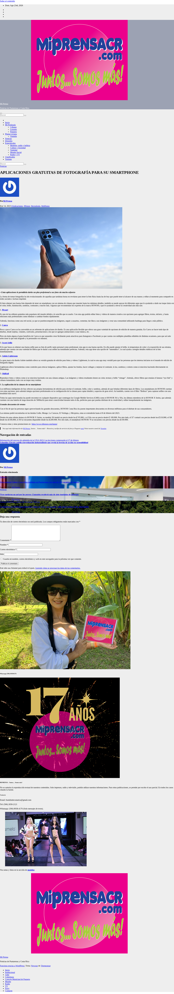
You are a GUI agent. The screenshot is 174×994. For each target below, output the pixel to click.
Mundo (8, 981)
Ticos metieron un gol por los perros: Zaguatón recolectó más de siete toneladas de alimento (39, 494)
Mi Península (10, 125)
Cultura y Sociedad (18, 148)
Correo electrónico (8, 549)
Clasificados (10, 157)
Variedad (13, 150)
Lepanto (13, 129)
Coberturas (9, 977)
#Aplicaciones (17, 206)
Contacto (8, 991)
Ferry (7, 988)
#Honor (27, 206)
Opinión (13, 136)
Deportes (8, 141)
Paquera (13, 132)
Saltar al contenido (7, 1)
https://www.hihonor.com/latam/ (44, 424)
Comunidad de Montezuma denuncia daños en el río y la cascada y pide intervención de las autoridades (44, 507)
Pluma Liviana (11, 134)
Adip (7, 975)
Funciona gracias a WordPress (12, 966)
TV (6, 986)
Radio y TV (15, 155)
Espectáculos (10, 143)
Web (2, 554)
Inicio (7, 122)
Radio (7, 984)
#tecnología (35, 206)
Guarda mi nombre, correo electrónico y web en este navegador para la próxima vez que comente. (42, 559)
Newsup (34, 966)
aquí (82, 428)
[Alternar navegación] (1, 113)
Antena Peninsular (7, 502)
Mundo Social (16, 152)
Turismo (8, 159)
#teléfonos (45, 206)
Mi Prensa (4, 104)
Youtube (103, 428)
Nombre (4, 545)
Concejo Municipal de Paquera (17, 979)
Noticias (8, 139)
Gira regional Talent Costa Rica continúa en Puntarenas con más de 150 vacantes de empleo (39, 482)
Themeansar (46, 966)
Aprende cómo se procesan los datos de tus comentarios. (57, 568)
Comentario (5, 540)
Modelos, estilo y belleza (20, 145)
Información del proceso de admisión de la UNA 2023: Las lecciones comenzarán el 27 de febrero (39, 440)
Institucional (10, 972)
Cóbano (13, 127)
